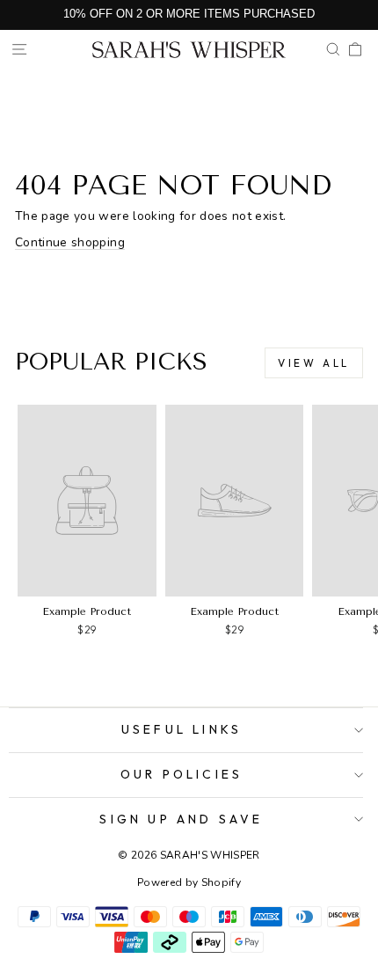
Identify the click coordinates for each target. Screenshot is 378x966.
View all (314, 363)
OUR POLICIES (181, 774)
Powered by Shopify (189, 882)
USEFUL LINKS (181, 729)
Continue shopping (70, 242)
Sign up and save (181, 819)
